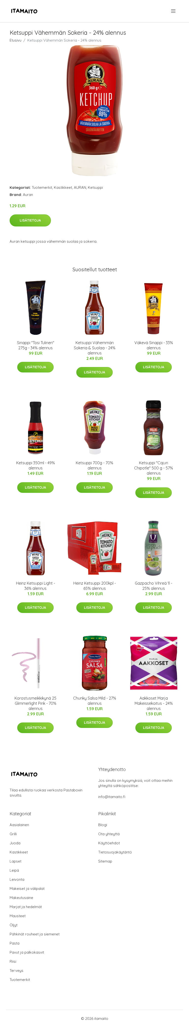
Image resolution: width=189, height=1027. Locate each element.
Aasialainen (19, 824)
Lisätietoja (30, 220)
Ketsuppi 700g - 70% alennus (94, 465)
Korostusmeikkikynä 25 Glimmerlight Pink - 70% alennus (35, 703)
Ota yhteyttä (109, 834)
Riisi (13, 961)
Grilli (13, 834)
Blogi (102, 824)
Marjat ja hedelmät (26, 906)
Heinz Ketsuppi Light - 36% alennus (35, 586)
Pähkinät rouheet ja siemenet (35, 934)
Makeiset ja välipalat (27, 888)
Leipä (14, 870)
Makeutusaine (21, 897)
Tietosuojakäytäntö (115, 852)
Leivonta (17, 879)
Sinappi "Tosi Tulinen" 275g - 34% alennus (35, 345)
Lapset (15, 861)
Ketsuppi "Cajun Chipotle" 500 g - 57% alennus (153, 468)
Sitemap (105, 861)
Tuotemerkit (42, 187)
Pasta (14, 943)
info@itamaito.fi (111, 796)
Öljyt (13, 925)
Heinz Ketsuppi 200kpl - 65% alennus (94, 586)
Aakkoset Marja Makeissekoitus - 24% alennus (154, 703)
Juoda (15, 843)
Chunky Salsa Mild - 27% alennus (94, 701)
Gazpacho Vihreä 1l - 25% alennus (153, 586)
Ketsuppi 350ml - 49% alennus (35, 465)
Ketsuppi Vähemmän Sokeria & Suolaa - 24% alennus (94, 347)
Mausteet (18, 916)
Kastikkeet (63, 187)
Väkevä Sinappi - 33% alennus (153, 345)
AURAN (80, 187)
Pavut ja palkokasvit (27, 952)
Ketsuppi (95, 187)
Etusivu (15, 40)
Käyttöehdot (109, 843)
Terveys (16, 970)
